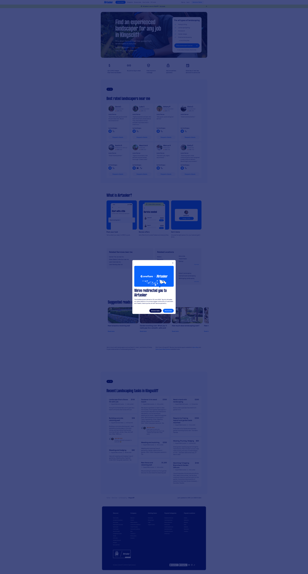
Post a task (168, 311)
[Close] (173, 263)
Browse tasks (155, 311)
